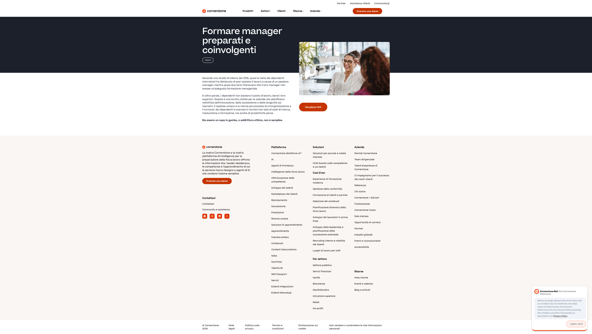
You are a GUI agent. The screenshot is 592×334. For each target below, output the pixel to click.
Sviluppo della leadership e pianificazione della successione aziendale (328, 231)
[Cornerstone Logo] (214, 11)
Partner (341, 3)
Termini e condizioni (278, 327)
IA (272, 159)
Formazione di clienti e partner (330, 195)
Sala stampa (361, 216)
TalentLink (277, 268)
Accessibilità (361, 247)
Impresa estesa (280, 237)
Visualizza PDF (313, 107)
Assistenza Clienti (360, 3)
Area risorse (361, 277)
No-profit (318, 308)
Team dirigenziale (364, 159)
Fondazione (361, 204)
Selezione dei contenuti (326, 201)
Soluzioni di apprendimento (286, 225)
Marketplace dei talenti (284, 194)
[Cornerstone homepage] (231, 147)
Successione (278, 206)
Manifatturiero (321, 290)
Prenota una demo (367, 11)
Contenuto (277, 243)
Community (380, 3)
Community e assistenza (216, 209)
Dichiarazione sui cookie (308, 327)
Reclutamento (279, 200)
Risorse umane (279, 218)
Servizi (275, 280)
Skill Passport (279, 274)
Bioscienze (319, 283)
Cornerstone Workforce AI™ (286, 153)
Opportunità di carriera (367, 222)
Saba (274, 255)
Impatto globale (363, 234)
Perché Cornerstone (365, 153)
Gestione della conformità (327, 189)
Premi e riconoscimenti (367, 241)
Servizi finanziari (322, 271)
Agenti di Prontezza (282, 165)
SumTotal (276, 262)
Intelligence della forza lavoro (288, 171)
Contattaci (208, 204)
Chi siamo (360, 191)
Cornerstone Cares (365, 210)
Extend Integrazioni (282, 286)
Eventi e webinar (363, 283)
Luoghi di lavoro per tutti (326, 250)
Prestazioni (277, 212)
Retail (316, 302)
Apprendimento (280, 231)
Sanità (316, 277)
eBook (208, 60)
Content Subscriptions (284, 249)
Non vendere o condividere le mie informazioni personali (355, 327)
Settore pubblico (322, 265)
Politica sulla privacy (252, 327)
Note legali (232, 327)
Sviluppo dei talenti (282, 188)
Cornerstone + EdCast (366, 197)
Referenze (360, 185)
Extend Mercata (280, 292)
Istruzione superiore (324, 296)
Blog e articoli (362, 290)
